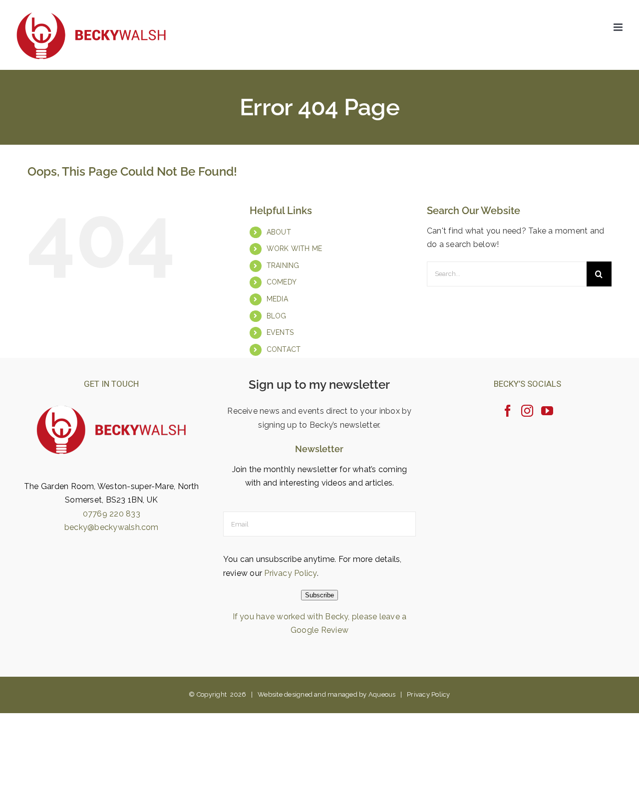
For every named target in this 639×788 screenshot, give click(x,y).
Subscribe (319, 595)
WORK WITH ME (294, 249)
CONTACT (284, 349)
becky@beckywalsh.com (111, 527)
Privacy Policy (290, 573)
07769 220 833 (111, 514)
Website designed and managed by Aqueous (326, 694)
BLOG (277, 316)
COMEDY (282, 282)
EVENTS (280, 332)
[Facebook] (508, 411)
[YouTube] (547, 411)
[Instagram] (527, 411)
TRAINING (283, 265)
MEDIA (277, 299)
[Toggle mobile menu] (619, 27)
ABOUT (279, 232)
